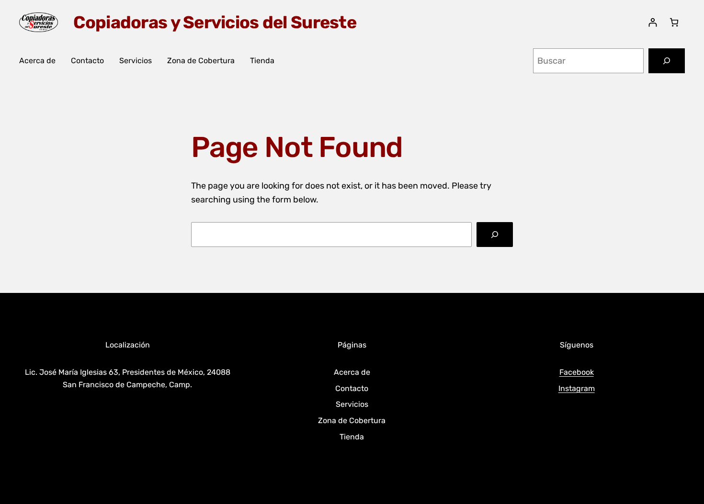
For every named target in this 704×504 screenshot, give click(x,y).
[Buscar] (666, 60)
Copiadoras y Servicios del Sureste (214, 22)
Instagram (576, 388)
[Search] (495, 234)
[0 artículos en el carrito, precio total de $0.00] (674, 22)
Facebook (576, 372)
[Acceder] (652, 22)
